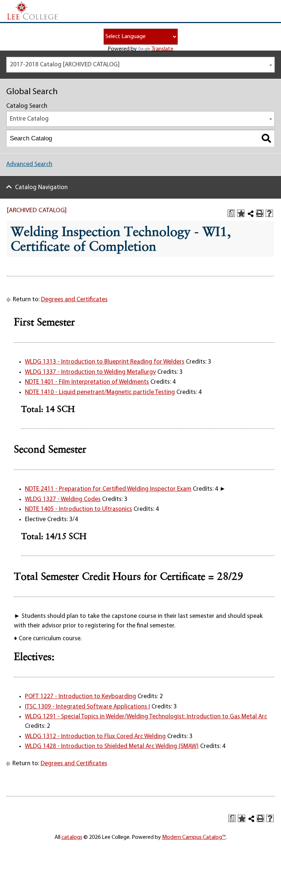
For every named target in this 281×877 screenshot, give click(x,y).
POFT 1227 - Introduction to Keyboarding (80, 696)
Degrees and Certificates (74, 299)
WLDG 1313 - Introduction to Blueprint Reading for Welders (104, 362)
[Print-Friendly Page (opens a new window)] (259, 213)
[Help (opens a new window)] (269, 213)
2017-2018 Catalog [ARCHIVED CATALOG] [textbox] (65, 65)
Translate (162, 49)
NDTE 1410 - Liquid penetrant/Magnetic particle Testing (100, 392)
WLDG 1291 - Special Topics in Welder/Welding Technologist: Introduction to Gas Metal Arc (146, 717)
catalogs (71, 837)
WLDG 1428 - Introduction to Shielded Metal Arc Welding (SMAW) (112, 746)
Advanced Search (29, 164)
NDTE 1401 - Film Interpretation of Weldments (87, 382)
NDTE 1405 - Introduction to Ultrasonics (78, 509)
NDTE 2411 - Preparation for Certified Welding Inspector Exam (108, 489)
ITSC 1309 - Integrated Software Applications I (87, 707)
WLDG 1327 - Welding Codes (63, 499)
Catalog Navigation (41, 187)
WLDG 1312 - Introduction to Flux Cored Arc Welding (95, 736)
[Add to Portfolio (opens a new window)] (240, 213)
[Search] (266, 138)
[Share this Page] (251, 214)
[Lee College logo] (32, 10)
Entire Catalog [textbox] (29, 119)
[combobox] (140, 65)
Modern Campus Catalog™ (194, 837)
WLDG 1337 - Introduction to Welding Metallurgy (90, 372)
